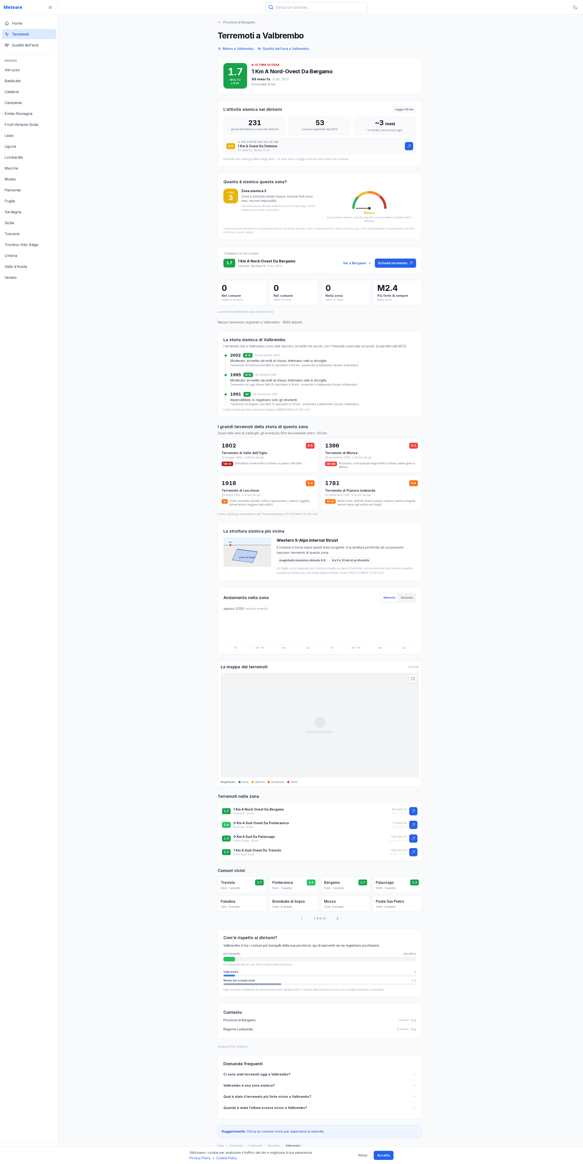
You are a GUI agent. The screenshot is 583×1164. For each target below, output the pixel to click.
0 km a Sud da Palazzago (254, 837)
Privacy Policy (200, 1158)
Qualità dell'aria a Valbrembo (286, 49)
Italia (221, 1145)
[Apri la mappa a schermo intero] (413, 679)
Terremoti (236, 1145)
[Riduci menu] (50, 7)
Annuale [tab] (407, 597)
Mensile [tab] (389, 597)
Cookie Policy (226, 1158)
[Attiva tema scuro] (575, 7)
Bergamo (274, 1145)
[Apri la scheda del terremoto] (409, 146)
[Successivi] (337, 918)
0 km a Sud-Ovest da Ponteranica (261, 823)
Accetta (383, 1155)
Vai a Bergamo (354, 263)
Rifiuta (362, 1155)
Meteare (13, 7)
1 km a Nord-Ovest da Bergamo (292, 71)
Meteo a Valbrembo (238, 49)
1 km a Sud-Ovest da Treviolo (257, 850)
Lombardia (255, 1145)
